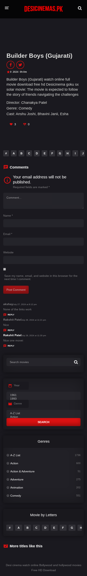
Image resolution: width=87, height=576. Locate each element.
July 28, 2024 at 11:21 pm (33, 320)
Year (17, 385)
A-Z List (15, 455)
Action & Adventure (22, 471)
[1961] (43, 395)
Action (14, 463)
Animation (16, 487)
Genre (18, 403)
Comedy (25, 108)
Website (8, 252)
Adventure (16, 479)
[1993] (43, 399)
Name (8, 215)
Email (7, 234)
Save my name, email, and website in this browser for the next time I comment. (40, 277)
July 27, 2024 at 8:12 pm (25, 304)
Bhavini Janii (48, 114)
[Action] (43, 417)
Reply (11, 315)
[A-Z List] (43, 413)
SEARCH (43, 422)
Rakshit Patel (12, 335)
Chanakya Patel (34, 103)
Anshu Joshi (26, 114)
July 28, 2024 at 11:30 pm (33, 335)
